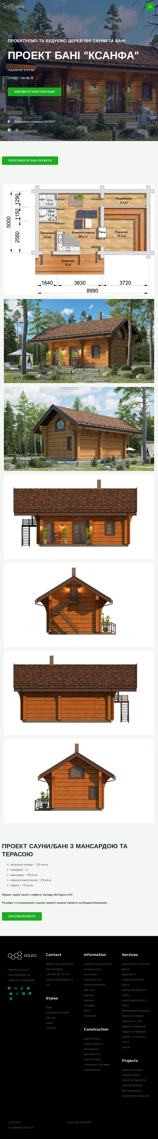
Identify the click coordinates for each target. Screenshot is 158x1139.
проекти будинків (134, 1080)
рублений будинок (134, 990)
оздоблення (92, 1069)
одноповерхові (132, 1085)
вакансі (89, 1000)
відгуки (89, 995)
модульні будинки (134, 1031)
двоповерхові (131, 1090)
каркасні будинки (134, 1026)
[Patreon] (30, 993)
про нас (89, 990)
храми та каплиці (133, 1036)
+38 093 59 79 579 (57, 974)
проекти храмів (132, 1069)
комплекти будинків (136, 1096)
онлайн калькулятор (98, 964)
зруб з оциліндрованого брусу (134, 1000)
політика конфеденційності (21, 1125)
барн (49, 1007)
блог (87, 1010)
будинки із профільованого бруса (133, 979)
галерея (89, 1005)
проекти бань (131, 1075)
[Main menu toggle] (150, 7)
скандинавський (57, 1012)
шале (49, 1023)
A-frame (51, 1028)
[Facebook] (9, 988)
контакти (90, 1016)
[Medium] (23, 993)
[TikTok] (21, 988)
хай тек (50, 1017)
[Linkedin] (10, 998)
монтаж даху (92, 1059)
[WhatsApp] (17, 993)
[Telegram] (28, 988)
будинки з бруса (133, 1016)
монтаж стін (92, 1054)
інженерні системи (96, 1064)
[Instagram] (15, 988)
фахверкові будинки (136, 1010)
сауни (126, 1047)
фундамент (91, 1049)
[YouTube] (10, 993)
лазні (125, 1042)
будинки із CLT (132, 1021)
